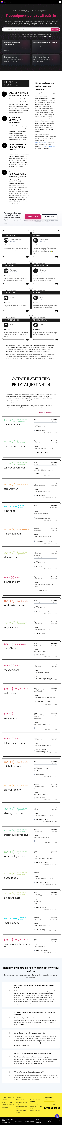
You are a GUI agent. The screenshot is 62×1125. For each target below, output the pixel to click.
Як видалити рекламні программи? (22, 1103)
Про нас (46, 1099)
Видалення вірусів (35, 1110)
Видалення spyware (35, 1104)
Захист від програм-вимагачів (35, 1100)
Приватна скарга (33, 217)
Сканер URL (5, 1107)
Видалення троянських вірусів (36, 1107)
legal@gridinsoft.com (50, 146)
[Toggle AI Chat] (57, 1116)
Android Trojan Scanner (8, 1104)
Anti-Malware (5, 1099)
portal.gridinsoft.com (41, 142)
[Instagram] (55, 1108)
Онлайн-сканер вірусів (45, 36)
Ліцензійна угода (50, 1120)
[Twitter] (48, 1108)
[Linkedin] (59, 1108)
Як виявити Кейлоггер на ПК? (22, 1107)
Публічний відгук (49, 217)
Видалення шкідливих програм (21, 1111)
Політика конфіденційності (29, 1120)
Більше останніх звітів (47, 412)
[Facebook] (45, 1108)
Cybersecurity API (20, 1099)
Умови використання (19, 1120)
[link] (16, 243)
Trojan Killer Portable (7, 1102)
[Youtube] (52, 1108)
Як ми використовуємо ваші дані (40, 1121)
